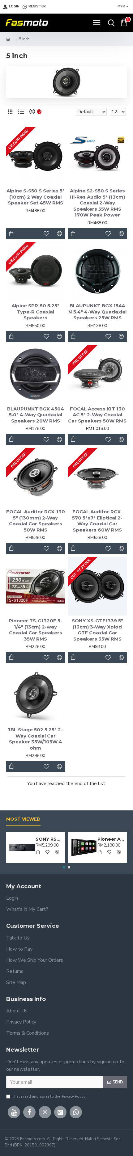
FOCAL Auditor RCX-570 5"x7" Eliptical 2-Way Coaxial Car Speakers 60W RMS (97, 521)
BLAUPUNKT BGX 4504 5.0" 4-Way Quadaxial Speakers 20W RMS (35, 415)
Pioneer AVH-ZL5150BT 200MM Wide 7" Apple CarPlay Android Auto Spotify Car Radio (111, 839)
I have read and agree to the (48, 1096)
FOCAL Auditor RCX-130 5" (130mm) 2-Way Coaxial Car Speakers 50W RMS (35, 521)
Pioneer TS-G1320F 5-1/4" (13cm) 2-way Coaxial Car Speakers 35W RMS (35, 630)
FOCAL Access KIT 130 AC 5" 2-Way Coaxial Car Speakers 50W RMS (97, 415)
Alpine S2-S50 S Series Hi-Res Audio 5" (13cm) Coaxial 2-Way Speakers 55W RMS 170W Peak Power (97, 203)
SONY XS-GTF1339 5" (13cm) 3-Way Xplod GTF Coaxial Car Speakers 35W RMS (97, 630)
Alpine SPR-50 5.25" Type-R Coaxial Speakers (35, 312)
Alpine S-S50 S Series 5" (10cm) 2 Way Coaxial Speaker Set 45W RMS (35, 197)
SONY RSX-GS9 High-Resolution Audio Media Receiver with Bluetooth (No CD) (49, 839)
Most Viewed (23, 819)
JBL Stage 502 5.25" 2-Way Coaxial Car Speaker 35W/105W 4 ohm (35, 739)
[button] (64, 867)
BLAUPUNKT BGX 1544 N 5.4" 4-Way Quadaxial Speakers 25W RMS (97, 312)
